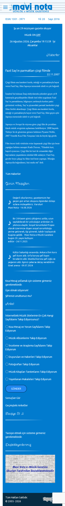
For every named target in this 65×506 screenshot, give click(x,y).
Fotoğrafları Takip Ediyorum (23, 364)
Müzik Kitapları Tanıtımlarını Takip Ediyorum (32, 371)
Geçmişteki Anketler (16, 405)
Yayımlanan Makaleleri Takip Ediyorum (29, 379)
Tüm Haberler (13, 173)
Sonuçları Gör (12, 398)
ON (34, 34)
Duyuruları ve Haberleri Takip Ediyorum (30, 356)
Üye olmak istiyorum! (16, 290)
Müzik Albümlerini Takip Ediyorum (27, 338)
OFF (38, 34)
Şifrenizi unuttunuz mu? (18, 295)
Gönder (16, 388)
